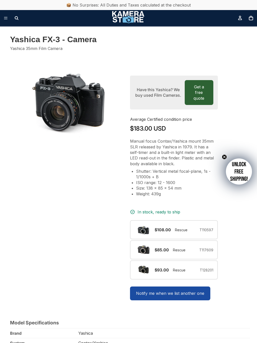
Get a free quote (199, 92)
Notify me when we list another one (170, 293)
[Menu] (6, 18)
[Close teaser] (224, 156)
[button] (239, 171)
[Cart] (250, 18)
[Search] (16, 18)
